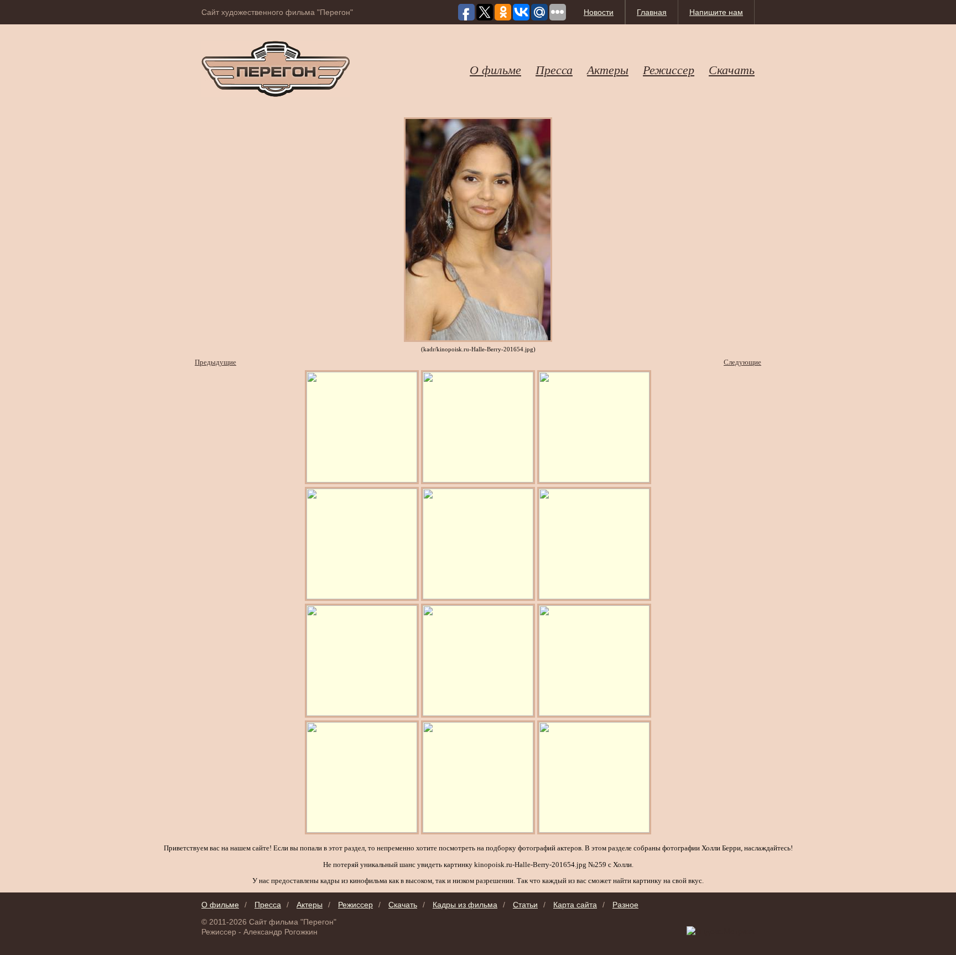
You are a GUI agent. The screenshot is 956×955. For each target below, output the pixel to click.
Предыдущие (215, 362)
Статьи (525, 904)
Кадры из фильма (465, 904)
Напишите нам (716, 12)
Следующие (742, 362)
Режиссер (668, 69)
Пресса (554, 69)
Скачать (732, 69)
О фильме (495, 69)
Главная (652, 12)
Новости (599, 12)
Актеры (607, 69)
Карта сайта (575, 904)
